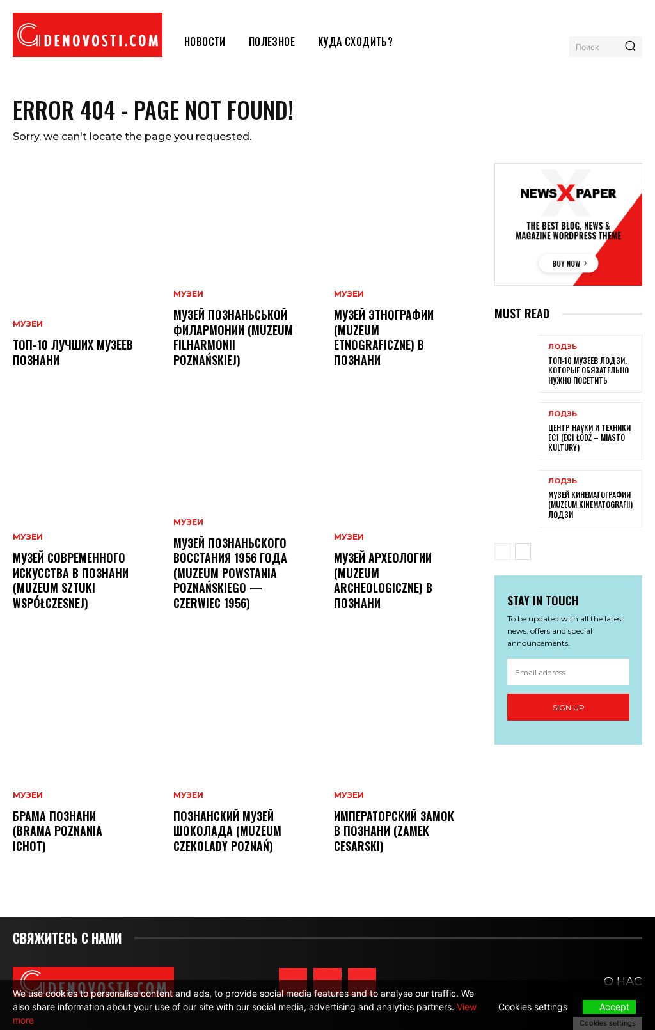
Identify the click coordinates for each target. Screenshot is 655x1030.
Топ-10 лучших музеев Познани (73, 352)
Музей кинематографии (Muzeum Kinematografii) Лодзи (590, 504)
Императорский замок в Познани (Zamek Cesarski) (394, 831)
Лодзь (562, 346)
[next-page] (523, 551)
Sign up (569, 707)
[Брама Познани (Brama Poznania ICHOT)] (87, 764)
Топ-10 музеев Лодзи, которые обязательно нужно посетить (588, 370)
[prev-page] (502, 551)
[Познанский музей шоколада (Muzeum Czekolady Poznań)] (247, 764)
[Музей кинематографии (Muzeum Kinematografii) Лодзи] (516, 498)
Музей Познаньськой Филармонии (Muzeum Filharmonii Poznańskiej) (233, 337)
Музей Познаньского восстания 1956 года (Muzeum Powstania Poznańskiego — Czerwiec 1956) (230, 573)
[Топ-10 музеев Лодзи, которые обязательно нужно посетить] (516, 364)
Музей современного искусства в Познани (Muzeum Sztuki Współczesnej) (71, 580)
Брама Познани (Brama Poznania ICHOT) (57, 831)
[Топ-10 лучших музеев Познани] (87, 278)
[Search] (630, 46)
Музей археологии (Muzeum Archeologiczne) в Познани (383, 580)
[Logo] (87, 35)
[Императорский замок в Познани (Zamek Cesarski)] (408, 764)
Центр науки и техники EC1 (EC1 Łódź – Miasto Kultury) (589, 437)
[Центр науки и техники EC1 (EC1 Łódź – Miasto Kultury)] (516, 431)
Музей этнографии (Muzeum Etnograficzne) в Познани (384, 337)
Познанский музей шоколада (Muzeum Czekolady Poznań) (227, 831)
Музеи (28, 324)
